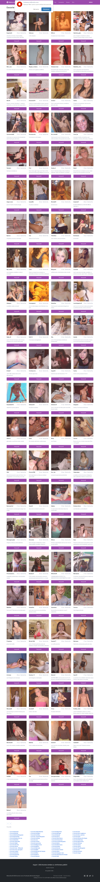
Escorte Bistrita (14, 833)
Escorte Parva (56, 836)
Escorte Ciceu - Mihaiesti (16, 848)
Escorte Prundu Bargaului (59, 841)
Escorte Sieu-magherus (79, 833)
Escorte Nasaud (35, 856)
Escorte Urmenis (77, 851)
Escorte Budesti (14, 839)
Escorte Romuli (56, 848)
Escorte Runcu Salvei (57, 849)
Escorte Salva (55, 851)
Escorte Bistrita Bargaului (16, 835)
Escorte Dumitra (14, 853)
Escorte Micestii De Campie (38, 851)
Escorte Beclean (14, 831)
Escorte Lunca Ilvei (36, 843)
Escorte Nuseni (56, 835)
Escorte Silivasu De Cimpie (80, 838)
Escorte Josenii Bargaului (38, 836)
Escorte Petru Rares (57, 838)
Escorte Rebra (56, 843)
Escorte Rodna (56, 846)
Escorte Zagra (77, 853)
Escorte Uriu (76, 849)
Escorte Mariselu (35, 848)
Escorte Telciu (77, 846)
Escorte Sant (55, 856)
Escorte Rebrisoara (57, 844)
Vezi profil (16, 41)
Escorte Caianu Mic (15, 841)
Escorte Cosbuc (14, 851)
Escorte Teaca (77, 844)
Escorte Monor (35, 854)
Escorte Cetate (14, 843)
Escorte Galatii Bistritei (37, 831)
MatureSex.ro (14, 2)
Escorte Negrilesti (57, 831)
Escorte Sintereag (78, 839)
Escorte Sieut (76, 836)
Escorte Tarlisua (77, 843)
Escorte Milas (34, 853)
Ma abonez (46, 9)
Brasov (68, 2)
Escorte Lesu (34, 839)
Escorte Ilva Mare (35, 833)
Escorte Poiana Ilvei (57, 839)
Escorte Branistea (14, 836)
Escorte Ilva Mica (35, 835)
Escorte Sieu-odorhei (79, 835)
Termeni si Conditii (57, 875)
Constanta (61, 2)
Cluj (55, 2)
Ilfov (73, 2)
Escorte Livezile (35, 841)
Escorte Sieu (76, 831)
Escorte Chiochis (14, 844)
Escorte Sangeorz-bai (58, 853)
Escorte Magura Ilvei (36, 844)
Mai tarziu (36, 9)
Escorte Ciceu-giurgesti (16, 849)
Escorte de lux (67, 875)
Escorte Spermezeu (78, 841)
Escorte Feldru (14, 856)
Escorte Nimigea (56, 833)
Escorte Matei (34, 849)
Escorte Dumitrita (14, 854)
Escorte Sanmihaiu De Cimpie (59, 854)
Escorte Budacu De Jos (16, 838)
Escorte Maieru (35, 846)
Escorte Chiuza (14, 846)
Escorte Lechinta (35, 838)
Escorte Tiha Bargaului (79, 848)
